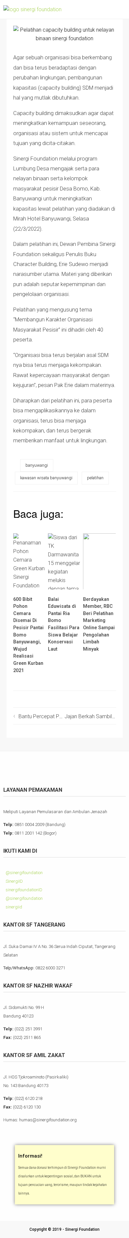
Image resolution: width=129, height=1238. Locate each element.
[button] (119, 9)
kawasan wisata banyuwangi (46, 477)
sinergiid (13, 906)
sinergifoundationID (23, 889)
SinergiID (14, 881)
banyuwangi (36, 465)
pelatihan (95, 477)
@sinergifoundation (24, 872)
